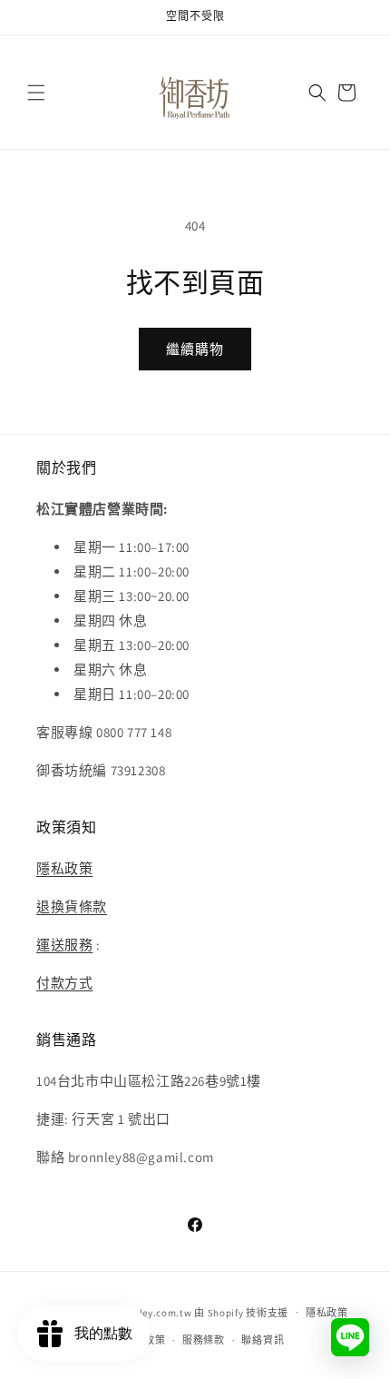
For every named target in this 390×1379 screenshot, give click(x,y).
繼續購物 (195, 349)
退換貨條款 (71, 906)
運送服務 (64, 944)
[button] (36, 93)
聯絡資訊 (262, 1340)
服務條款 (203, 1340)
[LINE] (350, 1337)
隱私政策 (64, 868)
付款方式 (64, 982)
